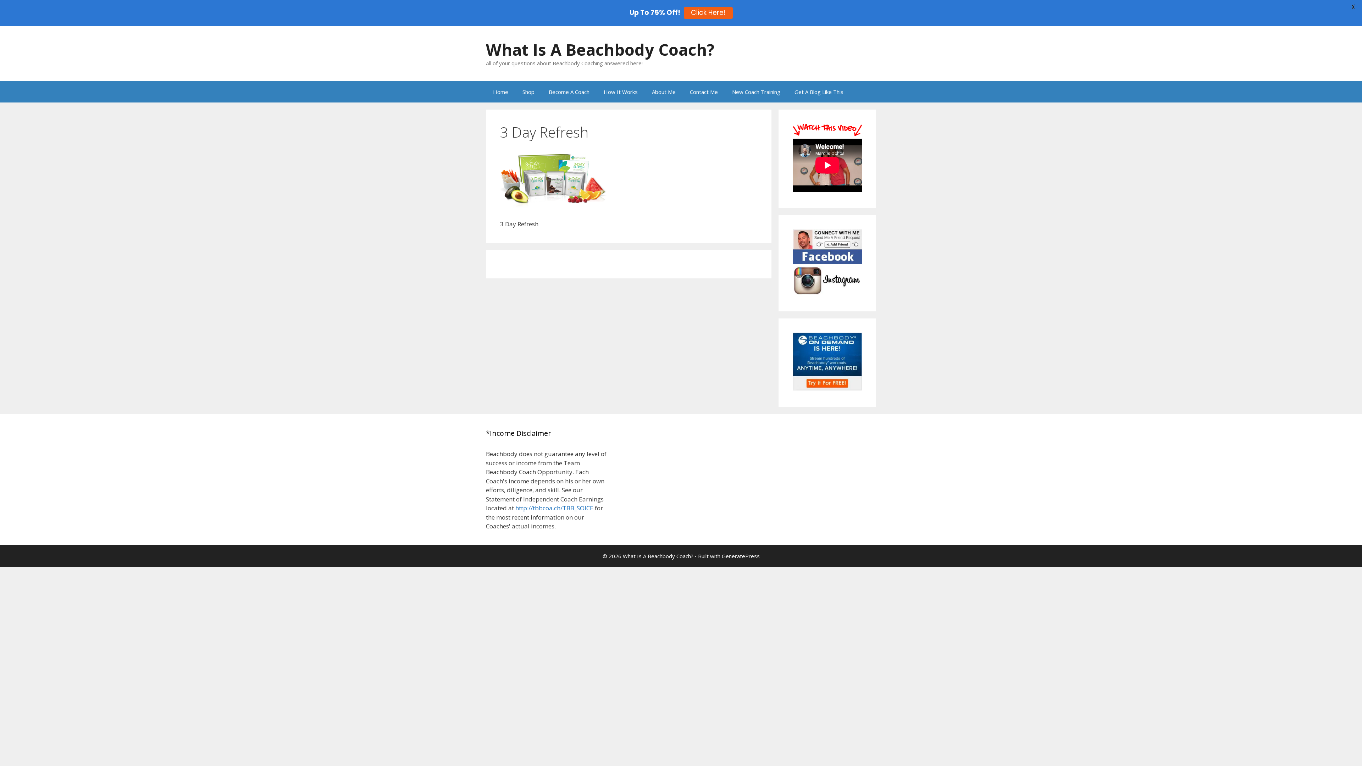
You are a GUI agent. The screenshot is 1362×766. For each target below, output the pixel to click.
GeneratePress (741, 556)
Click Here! (708, 12)
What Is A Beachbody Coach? (600, 49)
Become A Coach (569, 91)
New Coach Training (756, 91)
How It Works (621, 91)
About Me (664, 91)
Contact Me (704, 91)
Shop (528, 91)
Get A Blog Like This (818, 91)
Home (500, 91)
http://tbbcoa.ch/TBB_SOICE (554, 508)
